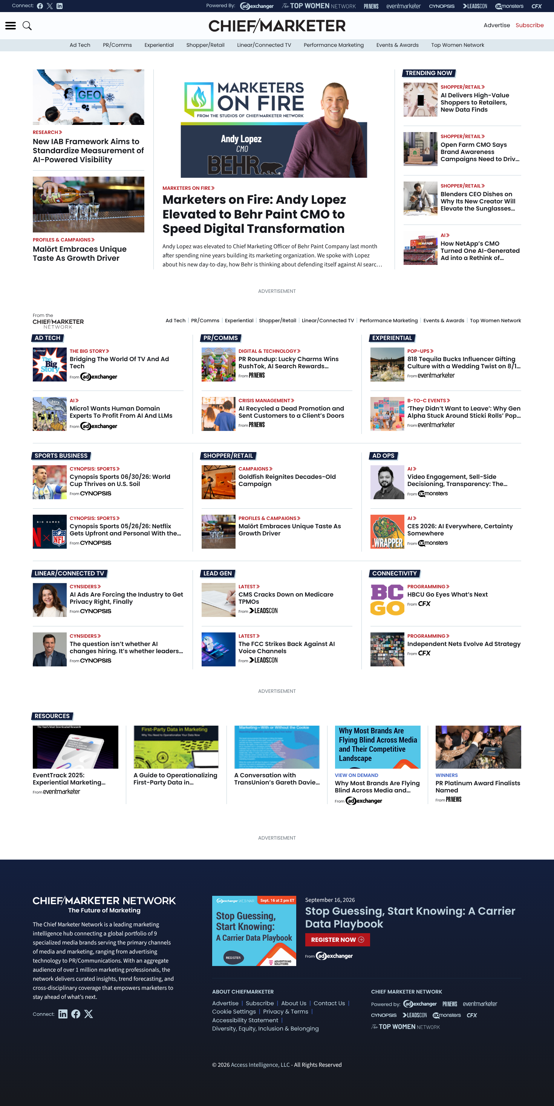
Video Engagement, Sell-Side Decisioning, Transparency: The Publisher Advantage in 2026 (455, 483)
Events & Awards (397, 45)
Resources (52, 716)
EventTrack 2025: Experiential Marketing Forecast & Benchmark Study (68, 786)
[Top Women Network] (319, 6)
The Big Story (87, 351)
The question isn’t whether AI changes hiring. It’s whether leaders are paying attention (124, 651)
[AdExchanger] (257, 6)
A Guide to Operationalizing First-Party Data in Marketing (175, 782)
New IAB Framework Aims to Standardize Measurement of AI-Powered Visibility (88, 150)
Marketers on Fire (186, 188)
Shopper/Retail (206, 45)
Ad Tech (80, 45)
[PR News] (371, 6)
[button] (11, 26)
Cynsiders (83, 586)
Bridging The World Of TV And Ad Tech (119, 363)
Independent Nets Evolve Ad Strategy (464, 644)
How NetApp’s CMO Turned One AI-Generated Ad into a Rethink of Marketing (480, 254)
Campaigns (253, 468)
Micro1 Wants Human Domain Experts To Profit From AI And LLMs (121, 412)
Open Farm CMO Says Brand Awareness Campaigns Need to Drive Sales (480, 155)
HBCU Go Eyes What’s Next (447, 594)
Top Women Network (458, 45)
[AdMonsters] (509, 6)
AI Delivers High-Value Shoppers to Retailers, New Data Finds (475, 102)
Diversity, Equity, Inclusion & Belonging (265, 1029)
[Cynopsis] (442, 6)
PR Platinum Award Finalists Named (478, 787)
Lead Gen (218, 574)
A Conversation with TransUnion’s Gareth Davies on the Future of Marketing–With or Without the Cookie (276, 786)
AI (443, 235)
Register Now (334, 939)
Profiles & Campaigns (61, 239)
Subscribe (530, 25)
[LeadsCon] (475, 6)
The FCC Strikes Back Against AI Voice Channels (287, 647)
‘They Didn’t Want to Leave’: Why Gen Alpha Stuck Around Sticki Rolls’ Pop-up (464, 415)
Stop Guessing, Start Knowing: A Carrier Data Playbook (410, 917)
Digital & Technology (268, 351)
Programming (426, 586)
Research (45, 132)
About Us (293, 1004)
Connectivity (394, 574)
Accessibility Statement (245, 1020)
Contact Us (329, 1004)
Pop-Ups (418, 351)
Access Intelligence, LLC (260, 1065)
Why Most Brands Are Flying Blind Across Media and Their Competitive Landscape (377, 794)
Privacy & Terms (285, 1012)
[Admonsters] (433, 494)
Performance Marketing (334, 45)
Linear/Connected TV (264, 45)
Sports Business (61, 456)
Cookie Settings (234, 1012)
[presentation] (88, 97)
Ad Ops (383, 456)
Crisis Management (264, 400)
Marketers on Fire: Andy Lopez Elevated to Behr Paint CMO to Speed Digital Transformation (254, 214)
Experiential (159, 45)
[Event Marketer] (404, 6)
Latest (247, 586)
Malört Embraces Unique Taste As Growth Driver (80, 253)
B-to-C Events (426, 400)
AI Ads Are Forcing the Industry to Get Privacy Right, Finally (126, 598)
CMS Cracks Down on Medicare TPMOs (286, 598)
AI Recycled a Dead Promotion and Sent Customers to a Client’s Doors (291, 412)
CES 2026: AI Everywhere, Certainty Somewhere (460, 530)
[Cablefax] (537, 6)
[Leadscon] (263, 612)
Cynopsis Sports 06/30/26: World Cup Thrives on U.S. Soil (120, 480)
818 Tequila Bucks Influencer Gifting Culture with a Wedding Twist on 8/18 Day (463, 366)
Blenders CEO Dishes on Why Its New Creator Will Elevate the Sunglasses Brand (478, 205)
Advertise (497, 25)
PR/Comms (117, 45)
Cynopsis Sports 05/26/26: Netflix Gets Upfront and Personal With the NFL (123, 533)
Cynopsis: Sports (93, 468)
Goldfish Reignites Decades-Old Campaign (287, 480)
